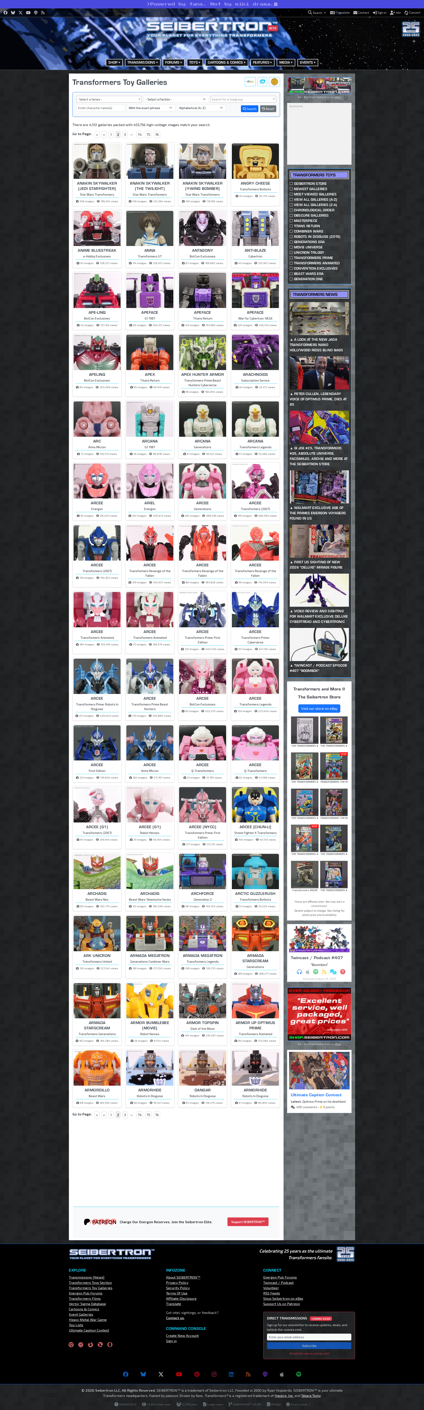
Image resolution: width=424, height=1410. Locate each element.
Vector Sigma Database (87, 1304)
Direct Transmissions (298, 1318)
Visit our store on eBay (319, 708)
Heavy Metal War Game (88, 1319)
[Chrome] (71, 1344)
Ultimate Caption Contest (316, 1094)
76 (157, 134)
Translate (173, 1304)
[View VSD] (274, 81)
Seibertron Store (310, 183)
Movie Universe (308, 247)
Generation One (308, 279)
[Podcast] (265, 1374)
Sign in (171, 1341)
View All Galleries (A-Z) (315, 199)
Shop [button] (113, 62)
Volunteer (271, 1288)
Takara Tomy (310, 1395)
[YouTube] (179, 1374)
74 (140, 134)
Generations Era (309, 242)
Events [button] (306, 62)
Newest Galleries (310, 189)
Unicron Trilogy (309, 252)
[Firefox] (90, 1344)
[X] (161, 1374)
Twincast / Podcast (278, 1282)
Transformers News (315, 294)
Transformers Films (85, 1298)
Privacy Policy (177, 1282)
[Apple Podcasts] (281, 1374)
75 (148, 134)
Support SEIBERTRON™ (248, 1222)
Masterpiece (306, 221)
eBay (338, 96)
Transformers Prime (313, 258)
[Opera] (109, 1344)
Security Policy (178, 1288)
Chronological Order (314, 210)
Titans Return (307, 226)
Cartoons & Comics (84, 1309)
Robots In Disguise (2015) (317, 236)
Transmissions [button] (141, 62)
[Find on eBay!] (250, 81)
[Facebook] (125, 1374)
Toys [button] (193, 62)
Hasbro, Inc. (284, 1395)
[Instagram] (214, 1374)
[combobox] (109, 99)
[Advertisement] (46, 140)
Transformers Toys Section (90, 1282)
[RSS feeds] (248, 1374)
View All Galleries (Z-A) (315, 205)
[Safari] (80, 1344)
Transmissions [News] (86, 1277)
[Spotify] (299, 1374)
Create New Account (182, 1335)
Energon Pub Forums (85, 1293)
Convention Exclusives (316, 268)
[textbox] (243, 99)
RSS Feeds (271, 1293)
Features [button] (261, 62)
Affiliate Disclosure (181, 1298)
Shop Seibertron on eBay (283, 1298)
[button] (317, 12)
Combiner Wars (308, 231)
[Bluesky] (143, 1374)
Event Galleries (81, 1314)
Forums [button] (172, 62)
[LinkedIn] (231, 1374)
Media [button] (284, 62)
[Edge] (100, 1344)
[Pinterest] (197, 1374)
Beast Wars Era (309, 274)
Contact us (175, 1318)
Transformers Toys (314, 175)
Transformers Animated (317, 263)
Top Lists (76, 1325)
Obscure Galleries (311, 215)
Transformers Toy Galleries (90, 1288)
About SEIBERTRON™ (183, 1277)
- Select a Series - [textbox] (89, 99)
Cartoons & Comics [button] (225, 62)
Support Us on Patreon (281, 1304)
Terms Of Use (176, 1293)
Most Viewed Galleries (315, 194)
